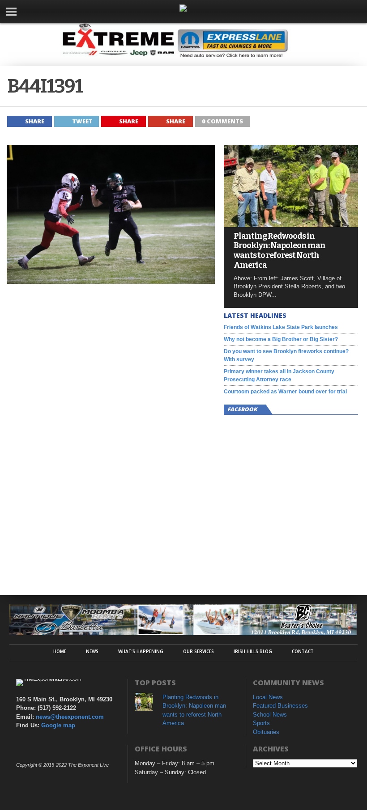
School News (270, 714)
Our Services (198, 651)
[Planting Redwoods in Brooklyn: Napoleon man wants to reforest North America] (291, 224)
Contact (303, 651)
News (92, 651)
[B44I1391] (111, 281)
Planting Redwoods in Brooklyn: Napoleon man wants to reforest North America (279, 251)
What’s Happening (140, 651)
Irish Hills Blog (253, 651)
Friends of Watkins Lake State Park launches (281, 327)
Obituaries (266, 732)
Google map (58, 725)
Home (59, 651)
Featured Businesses (280, 705)
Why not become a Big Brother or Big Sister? (281, 339)
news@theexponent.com (70, 716)
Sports (261, 723)
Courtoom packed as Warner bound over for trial (285, 391)
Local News (268, 697)
